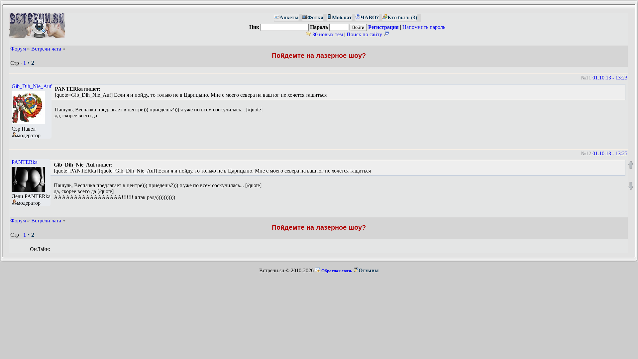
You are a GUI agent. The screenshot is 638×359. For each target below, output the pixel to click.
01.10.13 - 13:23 (609, 77)
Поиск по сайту (365, 34)
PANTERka (25, 162)
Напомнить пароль (423, 27)
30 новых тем (327, 34)
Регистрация (383, 27)
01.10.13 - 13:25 (609, 153)
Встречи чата (46, 49)
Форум (18, 49)
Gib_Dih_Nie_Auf (32, 86)
